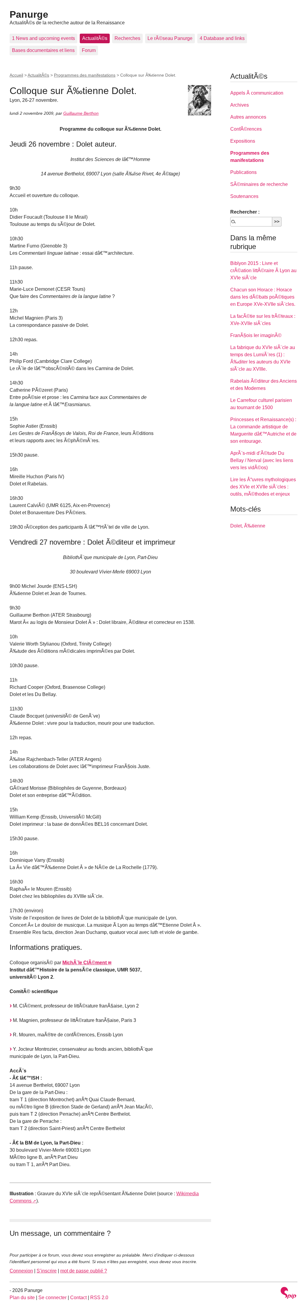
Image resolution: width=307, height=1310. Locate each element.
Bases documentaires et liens (43, 50)
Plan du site (22, 1297)
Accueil (16, 75)
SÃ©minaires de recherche (259, 184)
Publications (243, 172)
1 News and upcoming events (43, 38)
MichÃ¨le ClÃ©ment (84, 962)
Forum (89, 50)
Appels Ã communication (256, 93)
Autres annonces (248, 117)
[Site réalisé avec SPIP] (288, 1293)
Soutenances (244, 196)
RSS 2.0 (99, 1297)
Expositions (242, 141)
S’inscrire (47, 1270)
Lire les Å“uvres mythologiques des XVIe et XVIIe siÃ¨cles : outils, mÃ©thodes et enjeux (263, 487)
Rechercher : (245, 211)
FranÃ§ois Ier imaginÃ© (256, 335)
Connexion (21, 1270)
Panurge (29, 14)
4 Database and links (222, 38)
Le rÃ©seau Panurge (170, 38)
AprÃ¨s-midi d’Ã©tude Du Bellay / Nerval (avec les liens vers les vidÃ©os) (261, 460)
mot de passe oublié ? (83, 1270)
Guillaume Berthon (81, 113)
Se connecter (52, 1297)
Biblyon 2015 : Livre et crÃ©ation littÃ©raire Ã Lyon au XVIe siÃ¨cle (263, 270)
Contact (78, 1297)
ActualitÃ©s (94, 38)
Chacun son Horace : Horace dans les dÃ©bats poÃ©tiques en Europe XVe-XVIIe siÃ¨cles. (262, 297)
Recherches (127, 38)
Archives (239, 105)
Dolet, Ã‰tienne (247, 525)
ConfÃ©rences (246, 129)
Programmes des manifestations (84, 75)
